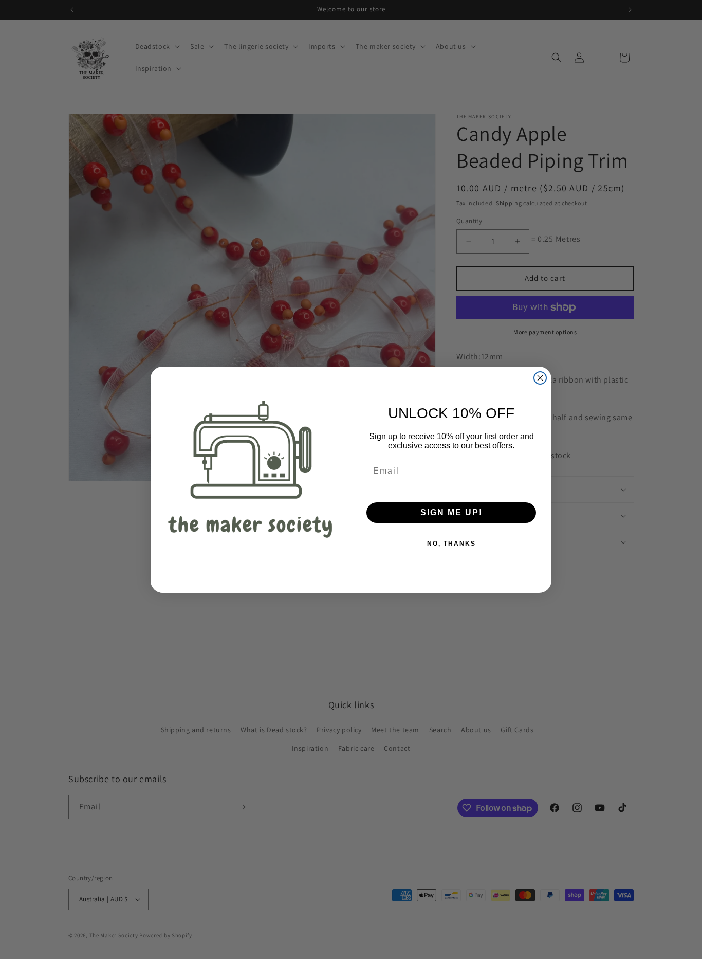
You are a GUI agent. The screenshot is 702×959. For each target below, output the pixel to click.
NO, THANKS (451, 543)
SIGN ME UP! (451, 512)
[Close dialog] (540, 378)
